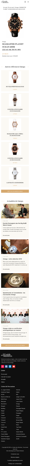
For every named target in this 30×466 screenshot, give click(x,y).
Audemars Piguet (5, 392)
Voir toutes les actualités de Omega (15, 345)
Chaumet (3, 417)
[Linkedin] (10, 366)
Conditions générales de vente (15, 460)
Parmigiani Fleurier (20, 408)
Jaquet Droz (19, 399)
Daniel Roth (4, 427)
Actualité (3, 379)
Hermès (18, 389)
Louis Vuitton (19, 401)
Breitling (3, 408)
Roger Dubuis (19, 422)
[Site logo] (4, 1)
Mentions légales (15, 457)
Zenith (17, 438)
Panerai (18, 406)
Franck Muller (4, 434)
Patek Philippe (19, 410)
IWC (17, 394)
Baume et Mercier (5, 396)
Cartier (2, 413)
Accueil (5, 7)
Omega (16, 7)
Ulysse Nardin (19, 431)
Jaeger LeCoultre (20, 396)
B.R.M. (2, 394)
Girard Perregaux (5, 436)
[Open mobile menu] (28, 1)
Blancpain (3, 401)
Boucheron (4, 403)
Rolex (17, 424)
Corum (2, 424)
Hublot (17, 392)
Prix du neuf (11, 7)
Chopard (3, 420)
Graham (3, 441)
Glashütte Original (5, 438)
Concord (3, 422)
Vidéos (3, 382)
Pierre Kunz (19, 417)
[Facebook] (6, 366)
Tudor (17, 429)
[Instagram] (2, 366)
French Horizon (20, 450)
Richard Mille (19, 420)
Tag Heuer (18, 427)
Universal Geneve (20, 434)
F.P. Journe (4, 431)
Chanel (3, 415)
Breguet (3, 406)
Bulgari (2, 410)
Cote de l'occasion (6, 377)
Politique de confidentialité (15, 463)
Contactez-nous (15, 454)
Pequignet (18, 413)
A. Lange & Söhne (5, 389)
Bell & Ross (4, 399)
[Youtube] (13, 366)
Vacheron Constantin (21, 436)
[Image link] (6, 355)
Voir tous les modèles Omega (15, 191)
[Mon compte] (25, 1)
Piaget (17, 415)
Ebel (2, 429)
